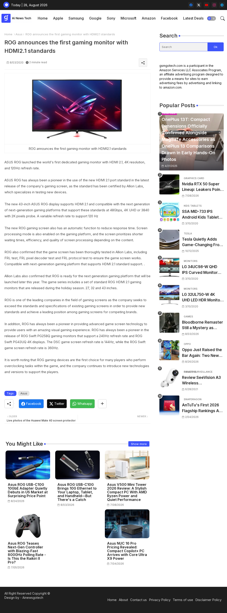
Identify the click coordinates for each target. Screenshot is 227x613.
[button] (211, 18)
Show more (139, 444)
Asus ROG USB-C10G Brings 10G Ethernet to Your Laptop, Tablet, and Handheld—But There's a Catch (77, 492)
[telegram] (222, 5)
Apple (58, 18)
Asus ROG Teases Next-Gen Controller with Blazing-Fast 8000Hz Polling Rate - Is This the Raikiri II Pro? (27, 553)
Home (43, 18)
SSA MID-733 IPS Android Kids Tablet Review (200, 214)
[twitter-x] (199, 5)
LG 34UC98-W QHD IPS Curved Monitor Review (200, 270)
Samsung (76, 18)
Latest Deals (193, 18)
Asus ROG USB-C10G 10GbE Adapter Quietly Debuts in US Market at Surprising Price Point (28, 490)
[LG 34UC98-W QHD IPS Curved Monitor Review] (169, 267)
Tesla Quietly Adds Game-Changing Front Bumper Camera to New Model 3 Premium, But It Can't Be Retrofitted (202, 242)
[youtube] (206, 5)
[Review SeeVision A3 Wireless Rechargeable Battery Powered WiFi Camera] (169, 378)
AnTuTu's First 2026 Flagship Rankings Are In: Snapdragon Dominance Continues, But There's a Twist (202, 408)
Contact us (138, 600)
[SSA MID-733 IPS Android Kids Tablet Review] (169, 212)
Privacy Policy (159, 600)
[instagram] (214, 5)
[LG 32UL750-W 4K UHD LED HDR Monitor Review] (169, 295)
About (123, 600)
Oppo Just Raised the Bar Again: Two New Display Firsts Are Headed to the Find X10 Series (202, 353)
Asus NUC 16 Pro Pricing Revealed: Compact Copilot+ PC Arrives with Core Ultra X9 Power (127, 551)
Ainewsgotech (32, 597)
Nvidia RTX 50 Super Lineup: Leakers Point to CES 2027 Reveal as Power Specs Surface (202, 187)
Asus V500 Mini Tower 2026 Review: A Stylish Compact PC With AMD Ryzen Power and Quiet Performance (127, 492)
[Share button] (102, 403)
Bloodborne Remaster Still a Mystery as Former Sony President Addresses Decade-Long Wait (202, 325)
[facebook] (191, 5)
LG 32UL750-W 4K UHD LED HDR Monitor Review (202, 297)
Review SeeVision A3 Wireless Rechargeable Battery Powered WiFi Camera (202, 380)
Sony (111, 18)
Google (95, 18)
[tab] (42, 18)
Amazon (149, 18)
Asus (19, 34)
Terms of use (183, 600)
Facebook (169, 18)
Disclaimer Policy (208, 600)
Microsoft (128, 18)
